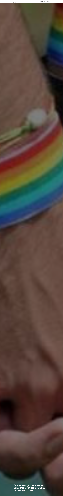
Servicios (45, 1)
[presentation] (38, 1)
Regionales (41, 1)
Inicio (37, 1)
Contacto (48, 1)
